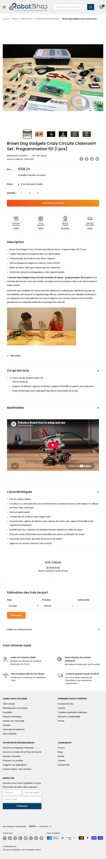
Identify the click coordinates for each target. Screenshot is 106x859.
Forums (61, 747)
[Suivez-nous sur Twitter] (10, 838)
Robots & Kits (26, 19)
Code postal (83, 600)
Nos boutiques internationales (14, 826)
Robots (15, 19)
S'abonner (22, 806)
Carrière (61, 708)
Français (44, 826)
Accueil (6, 19)
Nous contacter (10, 733)
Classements (64, 765)
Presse (61, 721)
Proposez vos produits (13, 760)
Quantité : (11, 193)
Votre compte (9, 704)
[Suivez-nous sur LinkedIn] (36, 838)
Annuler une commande (13, 721)
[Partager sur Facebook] (81, 159)
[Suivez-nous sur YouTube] (26, 838)
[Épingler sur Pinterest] (87, 159)
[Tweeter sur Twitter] (92, 159)
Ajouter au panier (53, 203)
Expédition (7, 712)
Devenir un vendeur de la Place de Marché (22, 752)
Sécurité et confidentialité (69, 716)
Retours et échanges (12, 716)
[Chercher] (90, 7)
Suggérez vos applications (14, 765)
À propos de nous (66, 704)
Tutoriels (61, 760)
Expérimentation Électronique (47, 19)
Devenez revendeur (12, 756)
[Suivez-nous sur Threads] (41, 838)
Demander (65, 228)
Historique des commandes (15, 708)
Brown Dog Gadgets (17, 156)
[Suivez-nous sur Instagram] (15, 838)
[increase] (38, 193)
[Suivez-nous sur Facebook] (5, 838)
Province (46, 600)
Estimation (16, 615)
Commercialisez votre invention (17, 769)
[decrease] (21, 193)
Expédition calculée (26, 175)
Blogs (60, 752)
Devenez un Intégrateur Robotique (18, 747)
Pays (9, 600)
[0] (101, 7)
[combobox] (70, 7)
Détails (16, 228)
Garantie (6, 725)
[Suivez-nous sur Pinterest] (20, 838)
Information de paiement (13, 729)
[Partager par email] (97, 159)
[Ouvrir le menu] (4, 7)
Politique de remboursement (19, 629)
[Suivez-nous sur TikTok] (31, 838)
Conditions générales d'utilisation (72, 712)
